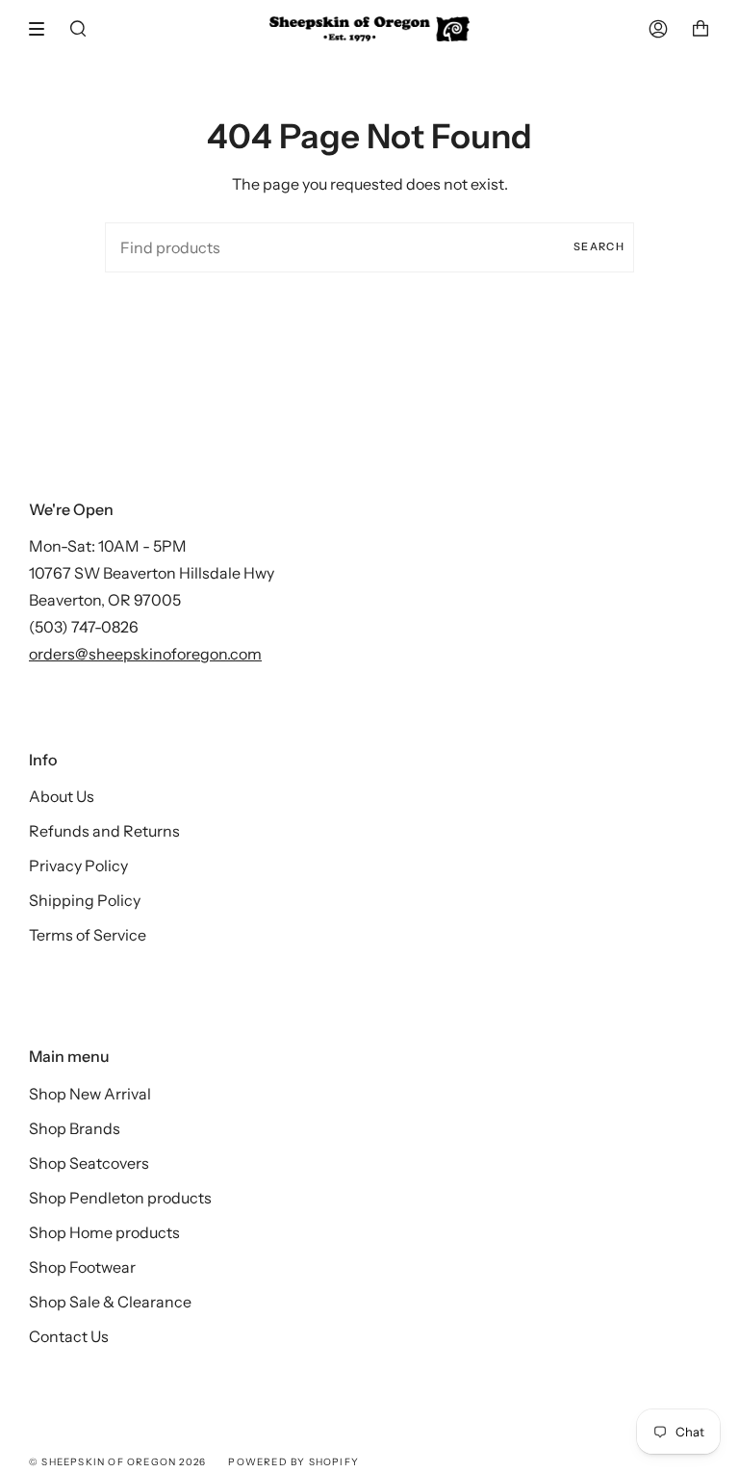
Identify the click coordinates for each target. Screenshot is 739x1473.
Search (598, 246)
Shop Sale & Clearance (110, 1301)
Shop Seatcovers (89, 1163)
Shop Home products (104, 1232)
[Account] (658, 29)
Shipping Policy (84, 900)
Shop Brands (74, 1128)
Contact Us (69, 1336)
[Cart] (700, 29)
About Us (61, 796)
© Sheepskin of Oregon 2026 (117, 1462)
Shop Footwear (82, 1267)
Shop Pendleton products (120, 1197)
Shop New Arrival (90, 1093)
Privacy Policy (78, 865)
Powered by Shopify (293, 1462)
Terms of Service (87, 934)
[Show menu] (43, 28)
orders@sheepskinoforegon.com (145, 653)
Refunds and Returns (104, 830)
